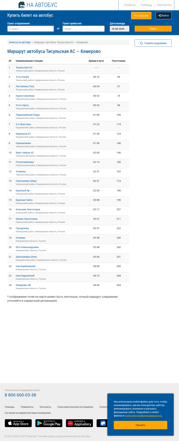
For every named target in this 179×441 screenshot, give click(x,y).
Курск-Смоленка (25, 95)
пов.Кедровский (25, 275)
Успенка (20, 237)
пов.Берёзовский (25, 266)
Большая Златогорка (28, 209)
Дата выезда (117, 23)
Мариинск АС (23, 133)
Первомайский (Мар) (28, 114)
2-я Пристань (23, 124)
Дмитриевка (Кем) (26, 256)
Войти (165, 15)
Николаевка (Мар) (26, 180)
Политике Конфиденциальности (143, 415)
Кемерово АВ (23, 285)
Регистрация (141, 15)
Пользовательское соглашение (75, 406)
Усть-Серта (22, 105)
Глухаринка (22, 228)
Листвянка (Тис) (25, 86)
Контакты (164, 5)
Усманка (21, 171)
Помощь (146, 5)
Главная (129, 5)
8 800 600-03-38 (20, 395)
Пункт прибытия (72, 23)
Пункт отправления (18, 23)
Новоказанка (23, 143)
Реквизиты (27, 406)
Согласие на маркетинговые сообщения (28, 412)
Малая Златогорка (26, 218)
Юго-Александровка (27, 247)
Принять (141, 425)
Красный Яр (23, 190)
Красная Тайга (24, 200)
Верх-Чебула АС (25, 152)
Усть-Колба (22, 76)
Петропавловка (25, 162)
